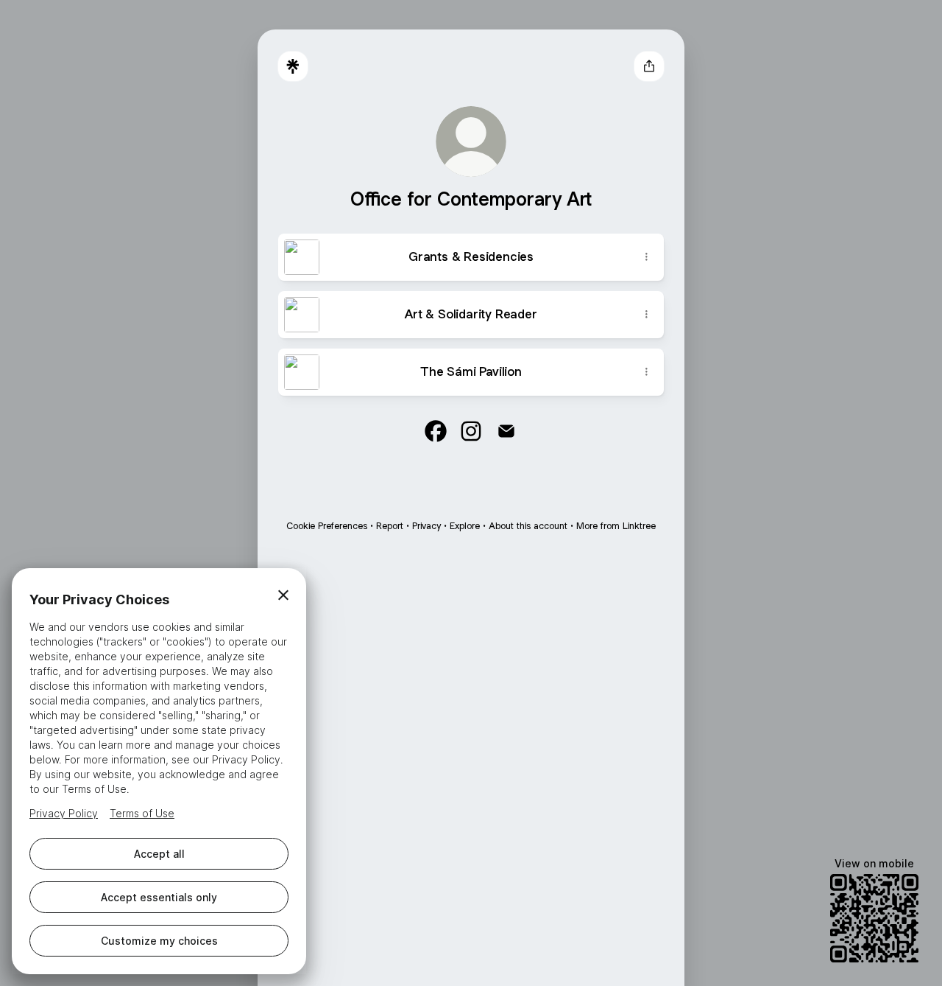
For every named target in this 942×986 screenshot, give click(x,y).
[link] (435, 431)
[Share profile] (649, 66)
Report (389, 526)
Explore (465, 526)
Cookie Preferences (326, 526)
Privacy (426, 526)
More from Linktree (616, 526)
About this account (528, 526)
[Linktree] (293, 66)
